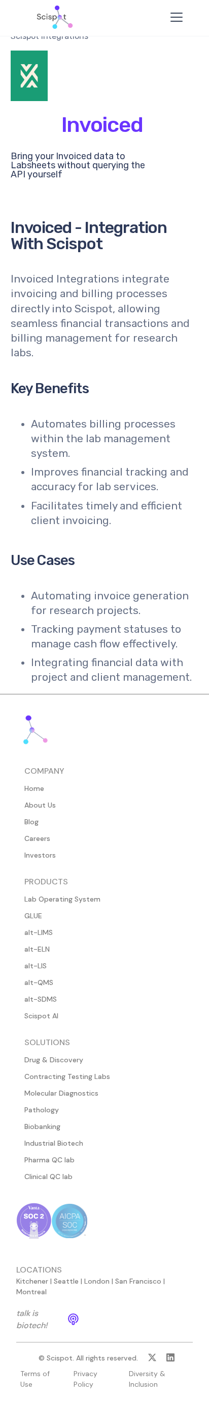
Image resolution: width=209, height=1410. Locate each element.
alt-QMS (38, 982)
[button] (174, 17)
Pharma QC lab (49, 1159)
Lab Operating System (62, 899)
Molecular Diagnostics (61, 1093)
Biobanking (42, 1126)
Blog (31, 821)
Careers (37, 838)
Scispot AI (41, 1015)
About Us (40, 805)
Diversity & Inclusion (147, 1379)
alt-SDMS (40, 999)
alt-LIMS (38, 932)
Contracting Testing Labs (67, 1076)
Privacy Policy (85, 1379)
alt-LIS (35, 965)
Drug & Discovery (53, 1059)
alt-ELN (37, 949)
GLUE (33, 915)
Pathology (41, 1109)
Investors (40, 855)
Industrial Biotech (53, 1143)
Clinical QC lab (48, 1176)
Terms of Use (35, 1379)
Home (34, 788)
